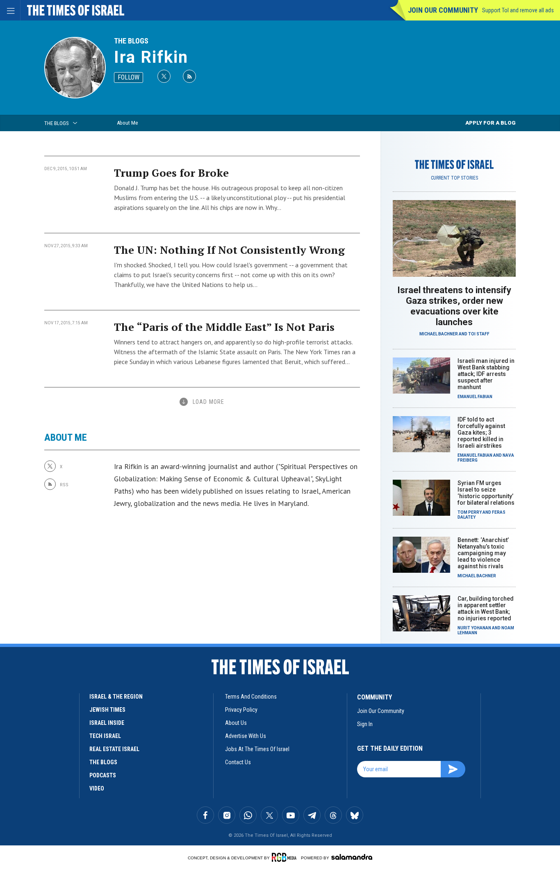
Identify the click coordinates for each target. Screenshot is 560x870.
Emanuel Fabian (475, 396)
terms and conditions (251, 696)
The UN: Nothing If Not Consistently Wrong (229, 250)
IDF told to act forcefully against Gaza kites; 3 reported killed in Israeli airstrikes (481, 432)
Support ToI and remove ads (518, 10)
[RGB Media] (285, 857)
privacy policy (241, 709)
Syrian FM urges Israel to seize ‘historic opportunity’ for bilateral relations (486, 493)
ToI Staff (478, 334)
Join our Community (443, 10)
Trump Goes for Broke (171, 173)
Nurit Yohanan (474, 628)
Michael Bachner (438, 334)
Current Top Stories (454, 178)
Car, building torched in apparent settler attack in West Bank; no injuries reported (486, 608)
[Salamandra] (351, 857)
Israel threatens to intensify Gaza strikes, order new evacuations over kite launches (454, 306)
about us (236, 723)
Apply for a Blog (490, 123)
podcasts (102, 775)
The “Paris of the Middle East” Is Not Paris (224, 327)
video (96, 788)
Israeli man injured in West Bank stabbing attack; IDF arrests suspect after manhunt (486, 374)
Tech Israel (105, 736)
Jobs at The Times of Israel (257, 749)
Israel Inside (106, 723)
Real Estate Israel (114, 749)
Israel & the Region (116, 696)
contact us (238, 762)
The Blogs (131, 40)
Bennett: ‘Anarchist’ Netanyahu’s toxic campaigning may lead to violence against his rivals (483, 553)
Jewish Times (107, 709)
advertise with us (245, 736)
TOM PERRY (470, 512)
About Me (127, 123)
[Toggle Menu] (10, 10)
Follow (128, 77)
